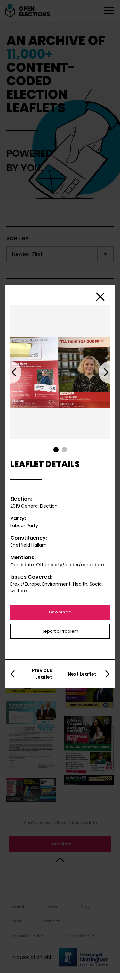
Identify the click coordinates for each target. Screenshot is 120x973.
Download (60, 612)
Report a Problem (60, 631)
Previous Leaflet (42, 673)
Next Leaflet (82, 674)
